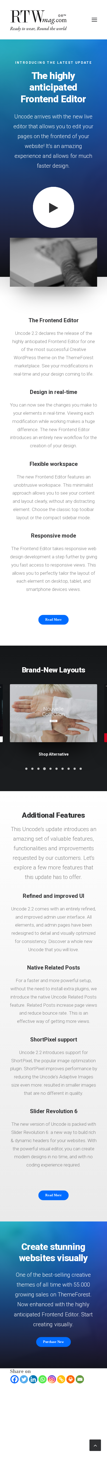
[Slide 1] (26, 768)
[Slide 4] (44, 768)
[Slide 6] (57, 768)
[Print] (70, 1379)
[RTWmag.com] (53, 19)
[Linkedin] (33, 1379)
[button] (94, 19)
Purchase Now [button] (53, 1341)
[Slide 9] (75, 768)
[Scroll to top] (95, 1445)
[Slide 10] (81, 768)
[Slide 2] (32, 768)
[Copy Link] (61, 1379)
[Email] (80, 1379)
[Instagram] (52, 1379)
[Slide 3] (38, 768)
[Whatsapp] (42, 1379)
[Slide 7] (63, 768)
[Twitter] (24, 1379)
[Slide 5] (50, 768)
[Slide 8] (69, 768)
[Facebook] (14, 1379)
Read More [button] (53, 620)
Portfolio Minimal (53, 754)
